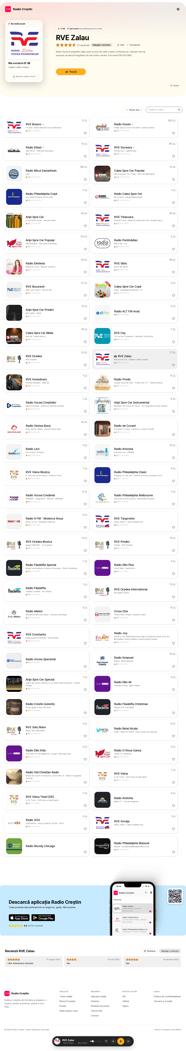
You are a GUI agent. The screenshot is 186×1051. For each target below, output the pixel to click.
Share (176, 85)
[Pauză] (120, 1041)
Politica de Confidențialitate (167, 996)
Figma (125, 1006)
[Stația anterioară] (113, 1041)
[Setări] (178, 9)
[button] (75, 1041)
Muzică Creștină (67, 1001)
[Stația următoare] (128, 1041)
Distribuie (151, 951)
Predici (63, 1006)
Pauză (73, 71)
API (124, 996)
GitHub (125, 1001)
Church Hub (96, 1011)
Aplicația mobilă (98, 996)
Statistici (95, 1001)
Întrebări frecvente (100, 1006)
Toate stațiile (66, 996)
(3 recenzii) (83, 45)
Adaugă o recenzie (101, 45)
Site (122, 45)
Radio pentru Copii (69, 1011)
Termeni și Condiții (163, 1001)
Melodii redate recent (25, 76)
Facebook (135, 45)
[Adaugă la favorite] (106, 1041)
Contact (95, 1015)
